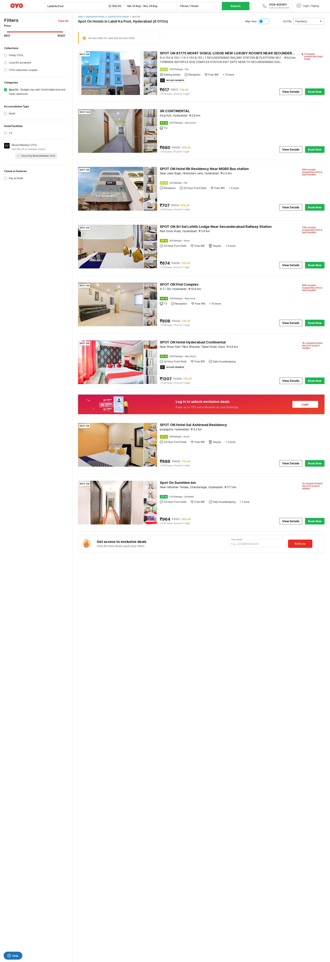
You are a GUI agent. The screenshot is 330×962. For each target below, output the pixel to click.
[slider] (5, 32)
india (80, 16)
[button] (63, 21)
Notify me (300, 543)
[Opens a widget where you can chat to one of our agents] (12, 956)
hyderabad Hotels (95, 16)
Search (236, 6)
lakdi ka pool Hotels (118, 16)
